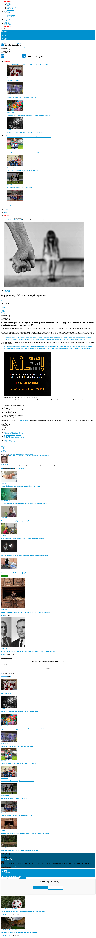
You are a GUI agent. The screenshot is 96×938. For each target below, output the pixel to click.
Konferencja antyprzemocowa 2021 (12, 432)
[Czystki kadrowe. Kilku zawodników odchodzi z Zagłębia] (15, 148)
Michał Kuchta (4, 300)
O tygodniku (7, 872)
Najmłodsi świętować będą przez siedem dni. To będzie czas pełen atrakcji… (28, 115)
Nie (6, 665)
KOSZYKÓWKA (11, 14)
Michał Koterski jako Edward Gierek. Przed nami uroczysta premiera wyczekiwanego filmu (28, 651)
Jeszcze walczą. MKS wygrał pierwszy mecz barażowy (22, 170)
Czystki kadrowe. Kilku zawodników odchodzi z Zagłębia (23, 153)
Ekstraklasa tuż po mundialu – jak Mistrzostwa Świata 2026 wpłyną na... (23, 911)
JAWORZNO (10, 8)
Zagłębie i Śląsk (7, 440)
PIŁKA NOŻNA (11, 15)
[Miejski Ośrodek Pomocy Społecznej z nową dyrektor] (9, 516)
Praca (5, 39)
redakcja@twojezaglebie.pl (17, 866)
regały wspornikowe (70, 876)
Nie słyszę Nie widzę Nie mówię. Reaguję (14, 437)
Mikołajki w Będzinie (13, 80)
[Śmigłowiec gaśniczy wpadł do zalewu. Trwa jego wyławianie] (9, 846)
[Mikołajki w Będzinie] (15, 76)
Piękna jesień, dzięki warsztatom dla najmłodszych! (21, 454)
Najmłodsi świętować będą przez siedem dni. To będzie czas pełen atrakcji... (24, 729)
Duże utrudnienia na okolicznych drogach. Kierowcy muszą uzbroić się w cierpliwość (29, 455)
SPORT (5, 11)
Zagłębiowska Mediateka (10, 441)
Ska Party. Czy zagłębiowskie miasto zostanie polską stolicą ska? (25, 132)
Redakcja (3, 615)
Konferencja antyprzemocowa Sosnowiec (13, 433)
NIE (56, 888)
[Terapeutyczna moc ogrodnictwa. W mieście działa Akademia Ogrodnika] (9, 534)
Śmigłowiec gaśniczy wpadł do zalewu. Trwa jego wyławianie (19, 850)
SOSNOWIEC (10, 10)
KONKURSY (7, 23)
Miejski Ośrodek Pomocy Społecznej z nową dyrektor (17, 521)
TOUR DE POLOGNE (12, 18)
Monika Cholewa (8, 436)
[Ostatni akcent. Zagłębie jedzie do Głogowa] (15, 183)
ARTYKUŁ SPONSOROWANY (9, 908)
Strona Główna (4, 219)
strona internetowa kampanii (22, 420)
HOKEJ (8, 12)
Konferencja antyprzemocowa (11, 431)
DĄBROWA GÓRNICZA (13, 7)
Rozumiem (23, 878)
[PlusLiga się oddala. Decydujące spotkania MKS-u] (15, 200)
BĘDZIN (9, 4)
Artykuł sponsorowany (6, 914)
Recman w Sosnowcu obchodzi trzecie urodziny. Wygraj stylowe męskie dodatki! (25, 612)
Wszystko (9, 64)
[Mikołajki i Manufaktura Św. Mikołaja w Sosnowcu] (15, 93)
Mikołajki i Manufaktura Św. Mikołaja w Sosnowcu (22, 97)
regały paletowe (79, 876)
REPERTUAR (7, 24)
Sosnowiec (6, 439)
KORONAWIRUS (5, 500)
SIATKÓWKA (10, 16)
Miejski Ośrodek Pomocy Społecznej (12, 435)
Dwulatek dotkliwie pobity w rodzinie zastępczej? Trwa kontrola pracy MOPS (25, 555)
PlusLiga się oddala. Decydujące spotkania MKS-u (21, 205)
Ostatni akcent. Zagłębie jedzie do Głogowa (19, 187)
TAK (40, 888)
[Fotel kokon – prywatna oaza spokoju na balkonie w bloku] (13, 928)
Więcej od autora (19, 468)
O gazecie (6, 38)
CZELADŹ (9, 6)
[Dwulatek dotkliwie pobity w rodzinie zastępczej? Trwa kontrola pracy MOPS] (9, 551)
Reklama (6, 37)
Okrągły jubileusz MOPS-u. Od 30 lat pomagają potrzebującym (20, 486)
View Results (48, 671)
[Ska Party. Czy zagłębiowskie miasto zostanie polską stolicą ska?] (15, 128)
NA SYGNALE (7, 19)
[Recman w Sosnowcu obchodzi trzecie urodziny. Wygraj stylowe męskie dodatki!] (13, 608)
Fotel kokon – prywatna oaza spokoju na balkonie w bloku (19, 932)
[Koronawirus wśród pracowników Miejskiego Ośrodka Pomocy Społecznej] (9, 499)
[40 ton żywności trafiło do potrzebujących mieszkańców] (9, 568)
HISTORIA (6, 20)
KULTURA (6, 22)
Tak (6, 664)
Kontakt (5, 35)
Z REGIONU (7, 3)
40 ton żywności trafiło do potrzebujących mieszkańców (18, 573)
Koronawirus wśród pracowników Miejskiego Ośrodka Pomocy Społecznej (24, 503)
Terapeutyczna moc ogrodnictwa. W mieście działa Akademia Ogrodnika (23, 538)
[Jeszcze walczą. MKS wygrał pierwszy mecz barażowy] (15, 166)
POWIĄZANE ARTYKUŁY (8, 468)
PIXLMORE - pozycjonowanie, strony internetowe (43, 876)
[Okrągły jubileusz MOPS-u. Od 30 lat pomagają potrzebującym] (9, 481)
